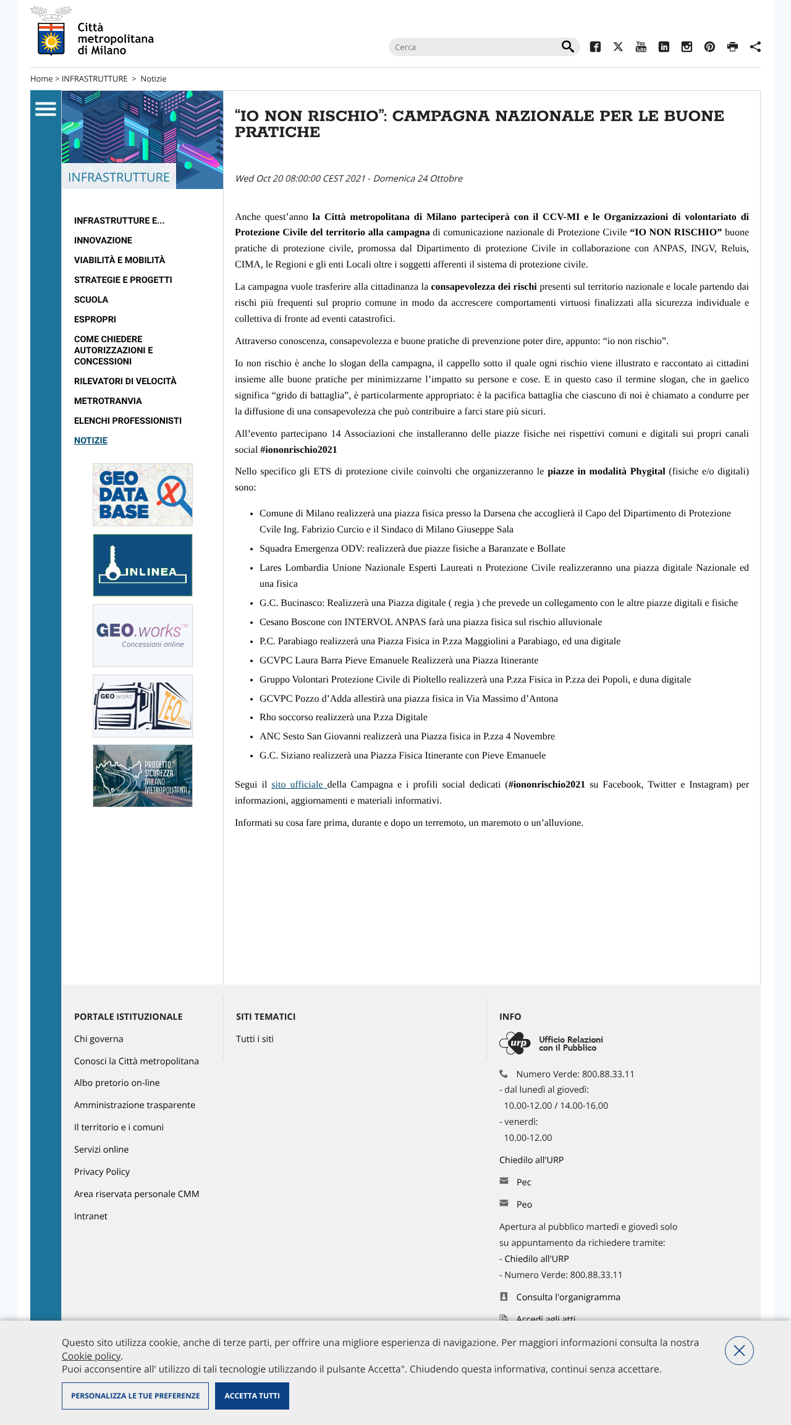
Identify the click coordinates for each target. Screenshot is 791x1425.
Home (41, 78)
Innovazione (103, 240)
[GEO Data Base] (143, 523)
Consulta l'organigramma (569, 1297)
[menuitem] (142, 221)
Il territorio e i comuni (119, 1127)
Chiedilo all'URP (532, 1160)
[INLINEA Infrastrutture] (143, 594)
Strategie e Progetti (123, 280)
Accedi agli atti (546, 1320)
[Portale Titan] (143, 804)
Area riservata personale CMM (137, 1194)
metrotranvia (108, 401)
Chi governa (99, 1039)
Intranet (91, 1216)
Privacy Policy (102, 1172)
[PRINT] (732, 48)
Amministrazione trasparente (134, 1105)
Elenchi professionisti (128, 421)
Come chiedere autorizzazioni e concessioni (113, 350)
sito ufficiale (299, 785)
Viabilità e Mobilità (119, 260)
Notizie (153, 78)
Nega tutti (739, 1350)
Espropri (95, 319)
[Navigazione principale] (45, 109)
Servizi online (101, 1150)
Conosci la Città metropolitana (136, 1061)
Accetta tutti (251, 1395)
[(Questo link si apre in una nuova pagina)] (595, 48)
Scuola (91, 300)
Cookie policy (91, 1356)
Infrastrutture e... (119, 221)
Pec (524, 1182)
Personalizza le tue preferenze (135, 1395)
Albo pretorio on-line (117, 1083)
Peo (524, 1205)
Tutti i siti (255, 1039)
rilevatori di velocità (125, 381)
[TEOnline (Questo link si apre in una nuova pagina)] (143, 735)
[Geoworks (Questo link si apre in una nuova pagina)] (143, 664)
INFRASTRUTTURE (95, 78)
